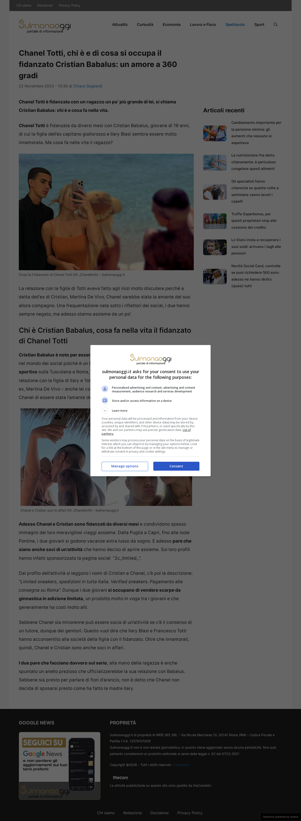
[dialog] (150, 410)
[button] (150, 410)
